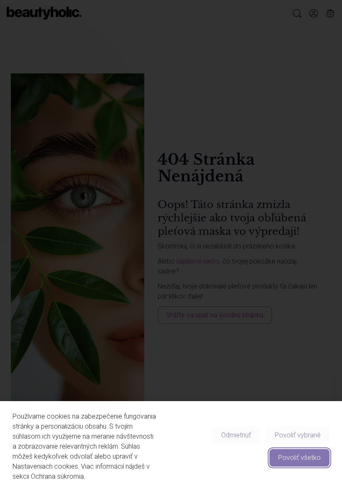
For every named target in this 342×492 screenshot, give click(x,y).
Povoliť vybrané (298, 435)
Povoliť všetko (299, 458)
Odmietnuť (236, 435)
